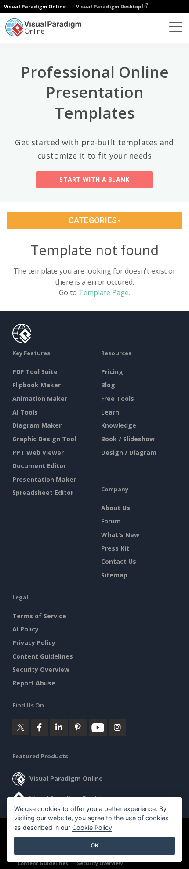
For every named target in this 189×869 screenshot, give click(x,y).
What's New (120, 534)
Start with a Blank (94, 179)
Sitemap (114, 575)
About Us (115, 508)
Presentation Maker (44, 479)
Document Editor (39, 466)
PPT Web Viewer (38, 452)
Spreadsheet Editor (42, 492)
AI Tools (25, 412)
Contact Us (118, 561)
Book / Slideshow (128, 439)
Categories (93, 220)
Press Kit (115, 548)
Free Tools (117, 398)
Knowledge (118, 425)
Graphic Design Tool (44, 439)
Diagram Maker (37, 425)
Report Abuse (33, 683)
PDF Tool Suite (35, 372)
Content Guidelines (42, 656)
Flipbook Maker (36, 385)
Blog (108, 385)
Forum (111, 521)
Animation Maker (39, 398)
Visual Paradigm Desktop (109, 6)
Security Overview (40, 669)
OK (95, 845)
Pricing (112, 372)
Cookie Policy (92, 827)
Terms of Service (39, 616)
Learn (110, 412)
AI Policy (25, 629)
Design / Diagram (128, 452)
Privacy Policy (33, 642)
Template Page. (104, 292)
